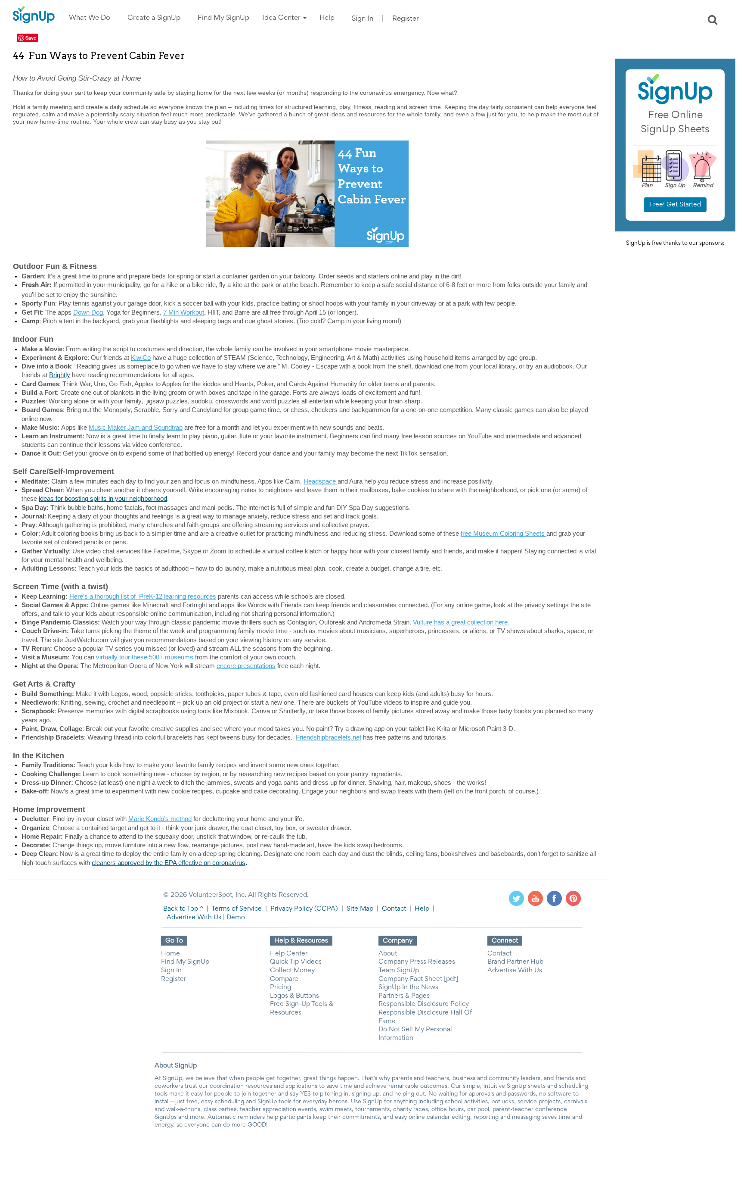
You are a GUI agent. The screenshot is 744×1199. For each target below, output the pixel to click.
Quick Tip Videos (296, 962)
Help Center (288, 954)
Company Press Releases (416, 962)
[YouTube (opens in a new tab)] (535, 898)
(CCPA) (325, 909)
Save (30, 37)
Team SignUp (398, 971)
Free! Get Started (675, 205)
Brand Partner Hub (515, 962)
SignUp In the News (408, 987)
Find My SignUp (185, 962)
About (387, 954)
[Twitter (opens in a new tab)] (516, 898)
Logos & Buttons (294, 996)
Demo (235, 918)
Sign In (362, 19)
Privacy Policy (291, 909)
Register (405, 19)
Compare (284, 979)
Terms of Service (236, 909)
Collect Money (292, 971)
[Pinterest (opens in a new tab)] (573, 898)
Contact (394, 909)
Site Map (360, 909)
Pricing (280, 987)
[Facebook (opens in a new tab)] (554, 898)
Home (170, 954)
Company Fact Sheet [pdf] (418, 979)
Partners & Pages (404, 996)
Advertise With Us (194, 918)
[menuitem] (89, 18)
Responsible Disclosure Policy (423, 1004)
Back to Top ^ (183, 909)
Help (422, 909)
